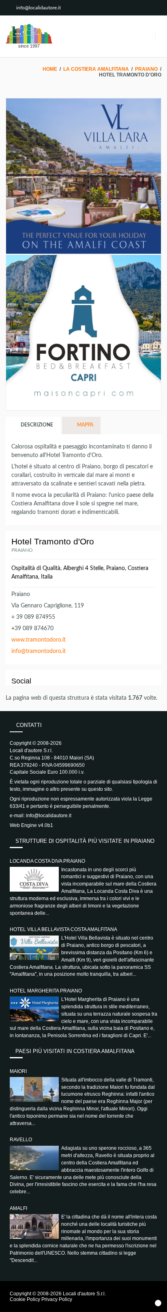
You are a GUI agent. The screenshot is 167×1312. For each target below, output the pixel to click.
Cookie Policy (25, 1299)
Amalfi (18, 1208)
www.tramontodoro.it (38, 640)
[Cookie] (158, 1303)
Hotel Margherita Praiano (46, 991)
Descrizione (36, 424)
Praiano (146, 69)
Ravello (21, 1139)
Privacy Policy (56, 1299)
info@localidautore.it (38, 7)
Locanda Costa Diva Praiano (47, 861)
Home (50, 69)
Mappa (84, 424)
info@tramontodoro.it (38, 651)
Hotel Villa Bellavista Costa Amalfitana (63, 929)
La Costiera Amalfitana (96, 69)
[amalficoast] (29, 34)
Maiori (18, 1071)
